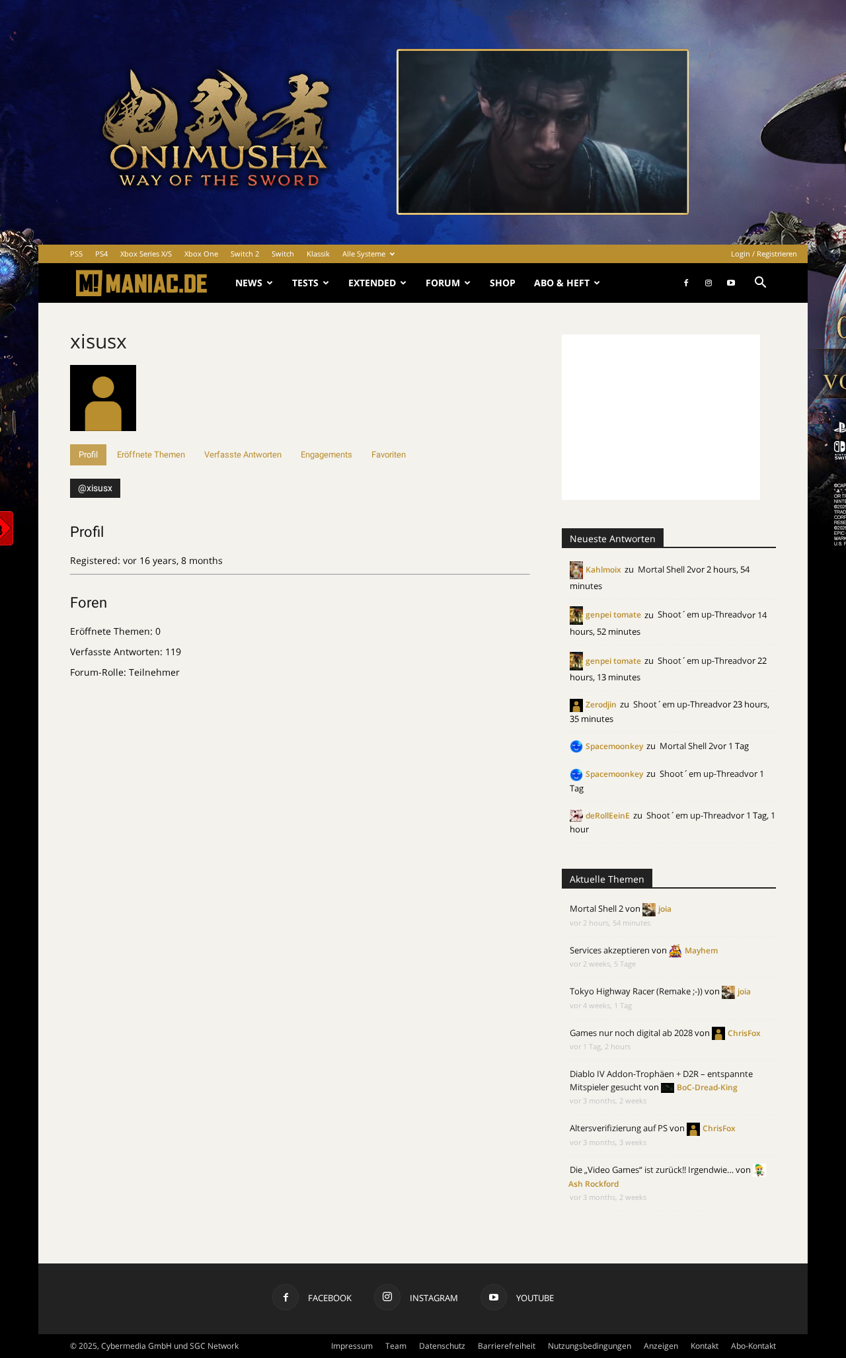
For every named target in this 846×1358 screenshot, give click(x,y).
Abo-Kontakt (753, 1345)
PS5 (76, 254)
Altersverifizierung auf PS (619, 1128)
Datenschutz (442, 1345)
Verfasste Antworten (243, 454)
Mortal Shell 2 (664, 569)
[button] (760, 284)
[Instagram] (708, 283)
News (248, 282)
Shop (503, 282)
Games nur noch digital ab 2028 (631, 1033)
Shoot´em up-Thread (700, 614)
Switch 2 (245, 254)
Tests (305, 282)
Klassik (318, 254)
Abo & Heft (562, 282)
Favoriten (388, 454)
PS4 (101, 254)
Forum (443, 282)
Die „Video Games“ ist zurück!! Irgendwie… (652, 1170)
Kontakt (704, 1345)
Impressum (352, 1345)
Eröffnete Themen (151, 454)
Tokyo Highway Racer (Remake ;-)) (636, 991)
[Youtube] (731, 283)
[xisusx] (103, 438)
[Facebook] (686, 283)
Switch (283, 254)
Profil (88, 454)
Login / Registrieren (764, 254)
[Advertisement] (661, 417)
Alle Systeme (363, 254)
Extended (372, 282)
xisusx (98, 340)
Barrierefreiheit (506, 1345)
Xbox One (201, 254)
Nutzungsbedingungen (589, 1345)
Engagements (326, 454)
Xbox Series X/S (146, 254)
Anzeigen (661, 1345)
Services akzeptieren (610, 950)
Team (395, 1345)
